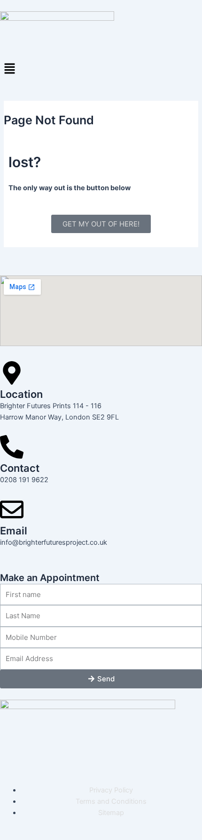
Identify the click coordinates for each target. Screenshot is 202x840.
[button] (101, 69)
